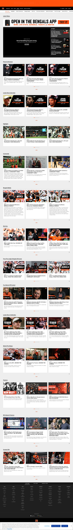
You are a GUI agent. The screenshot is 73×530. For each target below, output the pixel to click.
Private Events (50, 505)
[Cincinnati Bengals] (36, 521)
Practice (32, 492)
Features (22, 505)
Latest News (13, 488)
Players (4, 490)
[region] (36, 526)
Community (13, 494)
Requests (68, 494)
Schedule (40, 488)
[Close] (71, 526)
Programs (68, 490)
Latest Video (22, 488)
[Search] (60, 8)
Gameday (31, 491)
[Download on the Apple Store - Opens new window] (32, 516)
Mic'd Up (22, 498)
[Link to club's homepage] (3, 8)
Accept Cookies (64, 525)
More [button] (36, 89)
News (68, 488)
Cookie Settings (47, 525)
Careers (4, 506)
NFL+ (40, 500)
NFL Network (22, 509)
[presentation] (69, 86)
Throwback (31, 494)
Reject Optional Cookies (56, 525)
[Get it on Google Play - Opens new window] (40, 516)
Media (13, 490)
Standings (40, 497)
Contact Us (4, 504)
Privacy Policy (9, 528)
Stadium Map (50, 500)
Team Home (4, 488)
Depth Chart (4, 498)
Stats (4, 493)
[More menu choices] (31, 8)
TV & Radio (40, 490)
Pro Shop (50, 496)
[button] (27, 44)
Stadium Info (50, 488)
